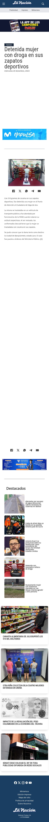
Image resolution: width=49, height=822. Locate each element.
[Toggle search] (43, 3)
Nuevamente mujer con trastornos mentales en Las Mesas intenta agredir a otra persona (34, 588)
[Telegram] (33, 191)
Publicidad (14, 10)
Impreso (25, 10)
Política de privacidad (24, 800)
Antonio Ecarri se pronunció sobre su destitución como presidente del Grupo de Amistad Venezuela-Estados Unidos (33, 546)
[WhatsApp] (26, 191)
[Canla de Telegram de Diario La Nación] (26, 783)
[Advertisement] (24, 97)
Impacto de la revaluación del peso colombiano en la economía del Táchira (22, 722)
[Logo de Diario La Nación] (24, 810)
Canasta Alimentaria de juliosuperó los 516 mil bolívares (23, 637)
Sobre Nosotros (24, 803)
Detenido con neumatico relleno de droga (32, 567)
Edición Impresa (24, 794)
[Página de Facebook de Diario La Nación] (15, 783)
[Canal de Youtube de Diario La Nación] (30, 783)
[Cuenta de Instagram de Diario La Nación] (23, 783)
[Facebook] (13, 191)
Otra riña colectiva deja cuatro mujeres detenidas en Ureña (23, 686)
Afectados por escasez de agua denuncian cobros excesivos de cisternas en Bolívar (34, 504)
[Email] (39, 191)
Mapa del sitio (24, 797)
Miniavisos (36, 10)
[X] (20, 191)
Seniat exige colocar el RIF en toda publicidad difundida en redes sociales (22, 764)
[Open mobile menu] (3, 4)
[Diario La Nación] (22, 3)
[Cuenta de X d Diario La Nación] (19, 783)
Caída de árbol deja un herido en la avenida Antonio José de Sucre (34, 525)
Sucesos (9, 45)
